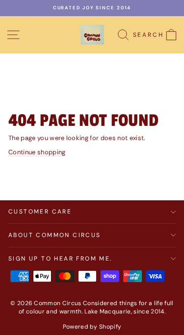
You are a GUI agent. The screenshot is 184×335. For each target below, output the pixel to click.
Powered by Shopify (92, 327)
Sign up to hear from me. (60, 259)
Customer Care (40, 211)
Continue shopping (37, 152)
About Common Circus (54, 235)
